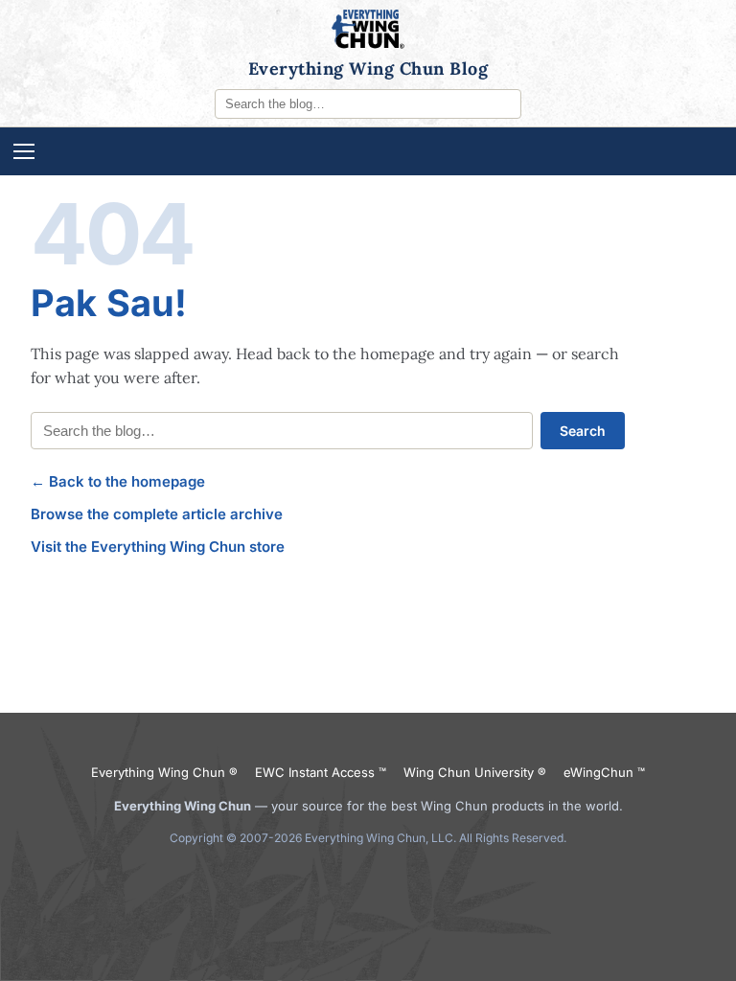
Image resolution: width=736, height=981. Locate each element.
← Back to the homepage (118, 481)
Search (583, 430)
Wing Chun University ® (474, 772)
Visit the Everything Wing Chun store (158, 546)
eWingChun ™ (604, 772)
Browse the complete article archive (157, 514)
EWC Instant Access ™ (320, 772)
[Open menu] (368, 151)
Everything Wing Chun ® (164, 772)
